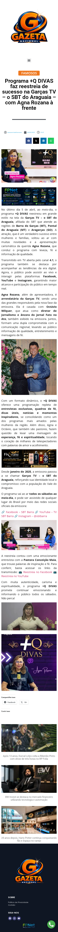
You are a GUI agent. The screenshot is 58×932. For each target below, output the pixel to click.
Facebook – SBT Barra (20, 512)
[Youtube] (19, 918)
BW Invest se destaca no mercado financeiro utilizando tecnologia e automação (29, 798)
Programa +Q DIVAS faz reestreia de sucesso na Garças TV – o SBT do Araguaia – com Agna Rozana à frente (29, 94)
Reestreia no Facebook (37, 572)
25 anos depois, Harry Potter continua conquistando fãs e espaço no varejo (29, 839)
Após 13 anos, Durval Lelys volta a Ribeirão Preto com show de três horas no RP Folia (29, 757)
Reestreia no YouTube (14, 576)
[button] (29, 60)
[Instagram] (14, 918)
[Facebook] (10, 918)
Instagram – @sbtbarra (32, 516)
